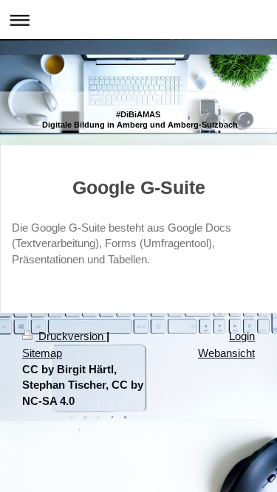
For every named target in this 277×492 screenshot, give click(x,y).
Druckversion (70, 336)
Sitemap (42, 353)
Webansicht (226, 353)
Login (242, 336)
